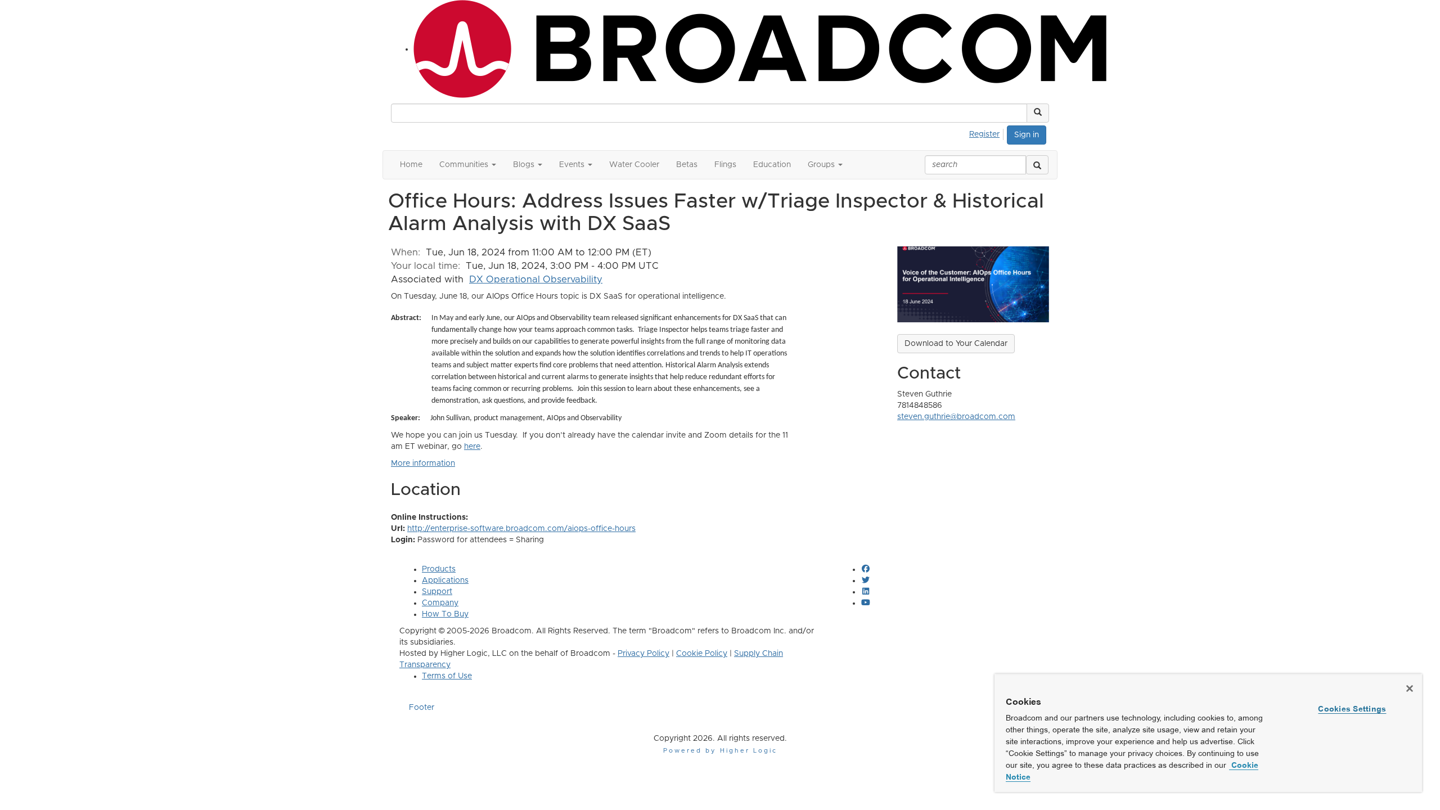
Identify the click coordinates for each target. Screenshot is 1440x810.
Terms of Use (447, 676)
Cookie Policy (701, 654)
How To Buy (445, 614)
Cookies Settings (1352, 708)
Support (437, 592)
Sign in (1026, 135)
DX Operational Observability (535, 279)
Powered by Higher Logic (720, 751)
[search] (1037, 164)
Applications (445, 580)
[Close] (1409, 688)
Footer (421, 708)
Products (439, 569)
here (472, 447)
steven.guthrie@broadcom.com (956, 417)
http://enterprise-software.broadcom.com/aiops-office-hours (521, 529)
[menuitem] (987, 132)
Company (440, 603)
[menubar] (987, 132)
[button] (1038, 113)
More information (423, 463)
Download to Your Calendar (955, 344)
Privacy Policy (643, 654)
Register (984, 134)
